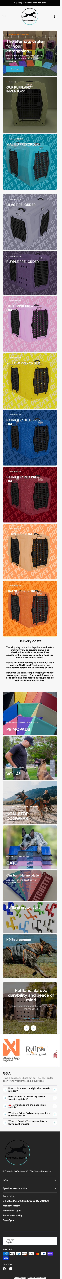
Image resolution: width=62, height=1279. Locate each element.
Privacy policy (20, 1277)
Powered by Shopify (42, 1171)
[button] (4, 16)
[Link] (30, 53)
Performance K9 (21, 1171)
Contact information (37, 1277)
